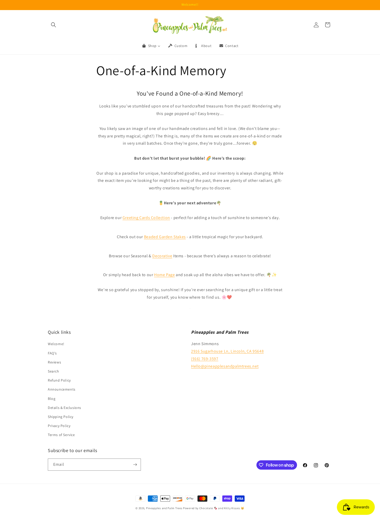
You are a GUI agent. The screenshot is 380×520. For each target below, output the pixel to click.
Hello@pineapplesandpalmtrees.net (225, 366)
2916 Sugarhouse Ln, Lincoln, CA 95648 (227, 351)
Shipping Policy (60, 416)
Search (53, 371)
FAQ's (52, 353)
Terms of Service (61, 434)
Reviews (54, 362)
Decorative (162, 256)
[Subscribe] (135, 465)
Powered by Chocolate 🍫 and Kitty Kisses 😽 (214, 508)
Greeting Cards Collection (146, 217)
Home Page (164, 274)
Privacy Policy (59, 425)
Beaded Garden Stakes (165, 236)
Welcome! (56, 344)
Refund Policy (59, 380)
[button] (53, 24)
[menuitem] (151, 45)
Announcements (61, 389)
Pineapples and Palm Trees (164, 508)
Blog (51, 398)
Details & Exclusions (64, 407)
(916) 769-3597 (204, 358)
